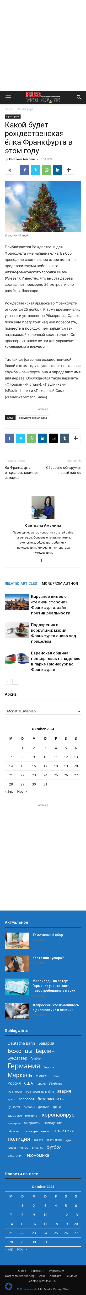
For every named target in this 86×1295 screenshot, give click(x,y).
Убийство (55, 1083)
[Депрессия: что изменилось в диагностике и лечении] (17, 1011)
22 (22, 775)
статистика (54, 1139)
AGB (42, 1276)
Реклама (71, 1276)
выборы (29, 1107)
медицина (14, 1123)
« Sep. (9, 791)
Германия (24, 1065)
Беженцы (20, 1050)
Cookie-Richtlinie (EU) (43, 1281)
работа (38, 1140)
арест (12, 1099)
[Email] (53, 438)
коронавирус (58, 1114)
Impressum (56, 1271)
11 (56, 757)
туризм (23, 1147)
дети (57, 1106)
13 (76, 757)
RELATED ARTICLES (21, 583)
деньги (43, 1106)
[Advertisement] (43, 45)
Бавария (46, 1043)
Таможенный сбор (47, 935)
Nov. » (22, 791)
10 (45, 757)
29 (22, 784)
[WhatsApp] (46, 170)
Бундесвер (17, 1058)
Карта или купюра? (48, 958)
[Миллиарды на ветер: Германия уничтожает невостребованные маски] (17, 987)
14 (11, 766)
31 (45, 784)
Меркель (20, 1074)
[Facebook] (24, 170)
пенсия (45, 1131)
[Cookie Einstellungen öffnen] (8, 1289)
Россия (14, 1083)
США (28, 1083)
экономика (38, 1154)
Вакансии (37, 1271)
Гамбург (36, 1058)
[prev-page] (8, 682)
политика (64, 1130)
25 (56, 775)
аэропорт (26, 1099)
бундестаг (14, 1107)
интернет (32, 1115)
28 (11, 784)
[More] (69, 170)
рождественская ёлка (33, 417)
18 (56, 766)
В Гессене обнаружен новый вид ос (63, 470)
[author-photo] (43, 519)
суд (68, 1139)
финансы (37, 1147)
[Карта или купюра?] (17, 964)
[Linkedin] (57, 170)
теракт (12, 1147)
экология (15, 1155)
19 (66, 766)
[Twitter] (35, 170)
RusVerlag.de (29, 1289)
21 (11, 775)
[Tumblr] (64, 438)
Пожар (56, 1076)
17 (45, 766)
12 (66, 757)
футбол (54, 1147)
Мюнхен (42, 1076)
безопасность (51, 1098)
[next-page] (15, 682)
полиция (19, 1138)
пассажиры (31, 1131)
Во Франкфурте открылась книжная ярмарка (21, 472)
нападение (53, 1123)
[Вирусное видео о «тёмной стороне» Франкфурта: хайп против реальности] (17, 602)
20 (76, 766)
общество (14, 1131)
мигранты (32, 1123)
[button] (8, 97)
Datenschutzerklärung (20, 1276)
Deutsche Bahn (21, 1043)
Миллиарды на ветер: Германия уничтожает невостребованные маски (53, 985)
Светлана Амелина (22, 159)
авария (64, 1091)
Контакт (55, 1276)
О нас (22, 1271)
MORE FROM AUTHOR (60, 583)
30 (34, 784)
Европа (48, 1067)
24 (45, 775)
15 (22, 766)
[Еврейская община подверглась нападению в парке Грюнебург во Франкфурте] (17, 658)
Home (9, 109)
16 (34, 766)
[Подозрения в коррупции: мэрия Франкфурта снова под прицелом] (17, 630)
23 (34, 775)
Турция (41, 1083)
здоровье (15, 1115)
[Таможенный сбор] (17, 941)
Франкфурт (25, 109)
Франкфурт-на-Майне (40, 1091)
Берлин (45, 1050)
